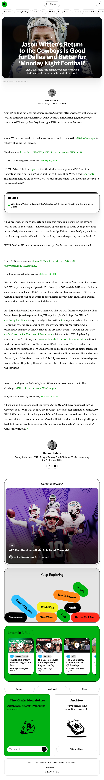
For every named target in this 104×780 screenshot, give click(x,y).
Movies (66, 12)
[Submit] (44, 749)
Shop (84, 689)
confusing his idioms (15, 320)
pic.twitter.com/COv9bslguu (40, 388)
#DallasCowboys (85, 138)
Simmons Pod (88, 12)
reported (34, 169)
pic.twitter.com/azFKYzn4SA (66, 152)
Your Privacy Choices (56, 762)
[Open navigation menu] (99, 4)
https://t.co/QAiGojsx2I (62, 261)
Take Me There (76, 749)
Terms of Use (33, 762)
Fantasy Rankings (22, 12)
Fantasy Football (21, 656)
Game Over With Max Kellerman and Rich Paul (76, 669)
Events (76, 12)
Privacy (43, 762)
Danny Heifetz (53, 100)
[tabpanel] (52, 205)
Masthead (52, 689)
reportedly (88, 173)
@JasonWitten (40, 261)
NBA (35, 12)
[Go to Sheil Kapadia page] (11, 557)
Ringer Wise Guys (45, 669)
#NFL (19, 388)
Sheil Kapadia (23, 557)
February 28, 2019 (48, 160)
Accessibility (71, 762)
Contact (19, 689)
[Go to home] (4, 4)
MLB (51, 12)
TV (58, 12)
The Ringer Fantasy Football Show (20, 669)
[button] (52, 4)
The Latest (7, 12)
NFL (43, 12)
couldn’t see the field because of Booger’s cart (29, 334)
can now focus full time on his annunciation (62, 339)
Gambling (47, 656)
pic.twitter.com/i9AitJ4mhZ (20, 265)
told (63, 320)
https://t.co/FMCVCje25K (34, 152)
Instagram (50, 767)
